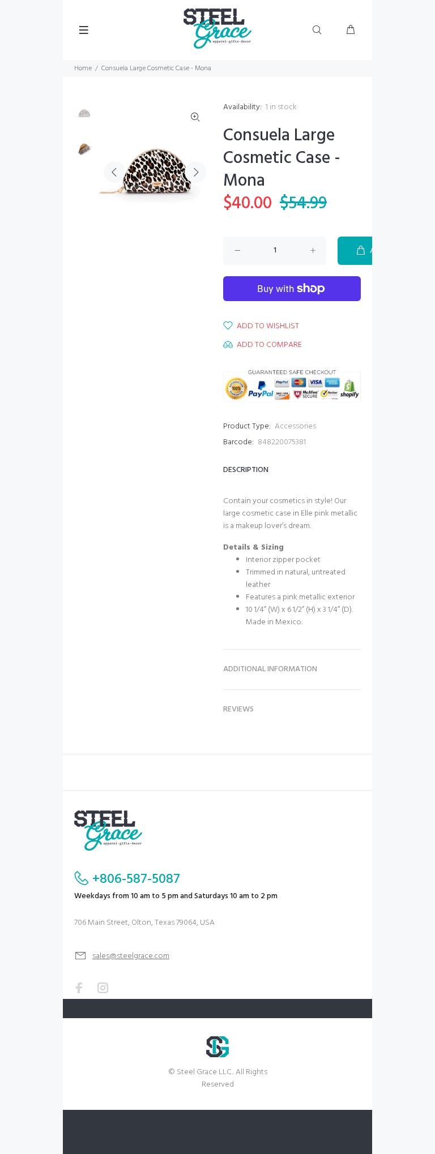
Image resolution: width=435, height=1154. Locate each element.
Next (195, 172)
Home (83, 68)
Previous (114, 172)
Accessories (295, 426)
